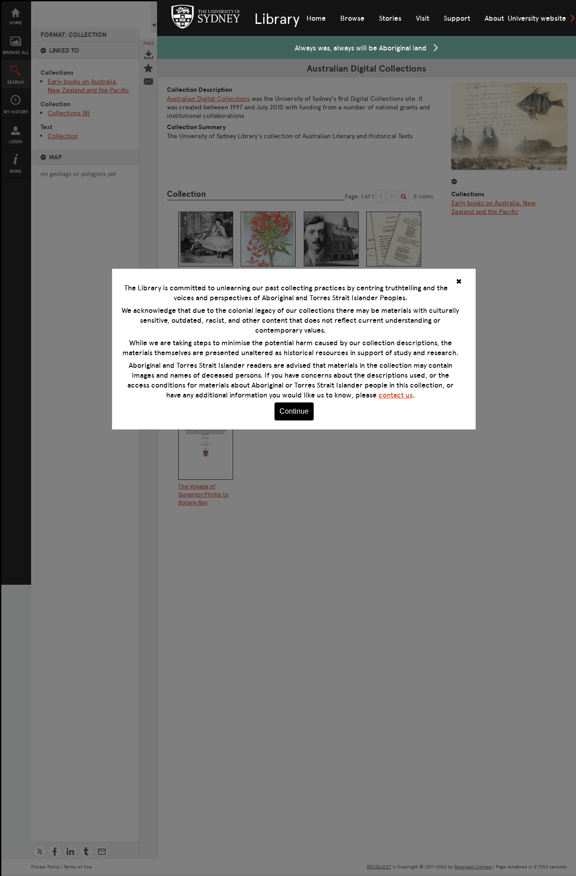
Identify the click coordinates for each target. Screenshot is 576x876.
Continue (294, 411)
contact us (395, 395)
